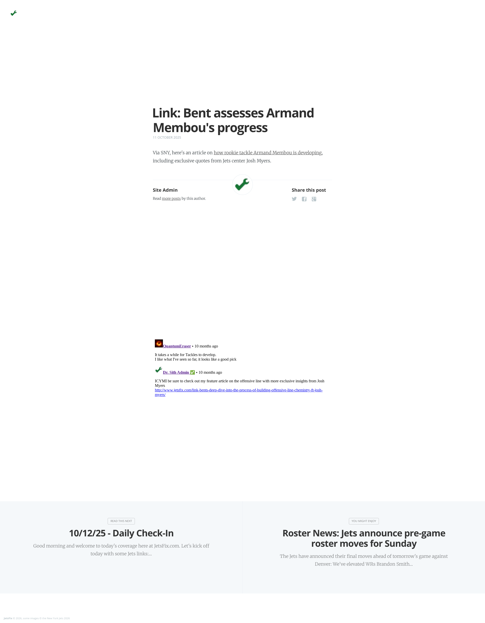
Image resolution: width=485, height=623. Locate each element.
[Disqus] (242, 269)
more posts (171, 198)
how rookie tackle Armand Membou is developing (268, 153)
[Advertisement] (242, 70)
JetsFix (8, 618)
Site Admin (165, 190)
